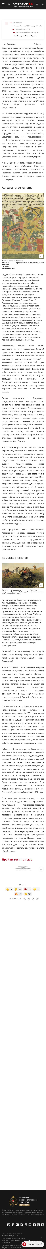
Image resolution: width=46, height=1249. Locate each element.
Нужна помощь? (35, 1244)
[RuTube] (25, 1224)
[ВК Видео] (21, 1224)
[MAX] (8, 1224)
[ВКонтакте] (17, 1224)
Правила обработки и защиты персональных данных (12, 1235)
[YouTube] (30, 1224)
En (9, 4)
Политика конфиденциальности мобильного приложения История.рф (13, 1240)
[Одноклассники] (34, 1224)
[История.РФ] (23, 4)
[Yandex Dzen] (38, 1224)
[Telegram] (13, 1224)
